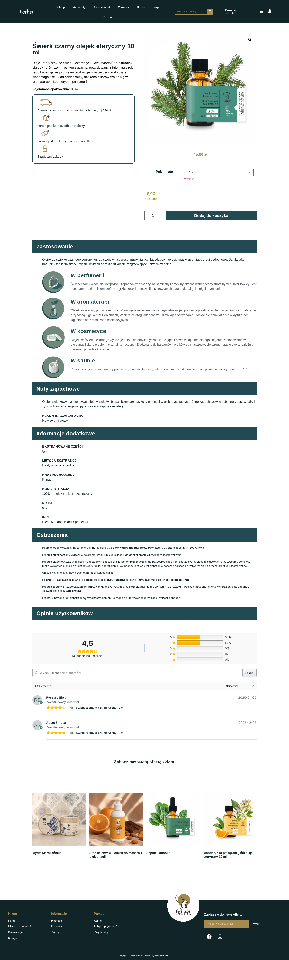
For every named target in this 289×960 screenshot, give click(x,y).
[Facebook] (209, 937)
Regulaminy (101, 932)
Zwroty (55, 932)
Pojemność (164, 171)
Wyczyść (189, 178)
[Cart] (261, 11)
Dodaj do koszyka (211, 215)
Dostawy (56, 926)
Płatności (56, 920)
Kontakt (108, 17)
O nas (141, 7)
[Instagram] (220, 937)
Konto (12, 920)
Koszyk (12, 938)
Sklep (61, 7)
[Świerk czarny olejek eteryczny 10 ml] (72, 707)
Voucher (123, 7)
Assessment (102, 7)
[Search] (210, 11)
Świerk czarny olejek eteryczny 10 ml (100, 707)
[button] (249, 39)
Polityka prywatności (106, 926)
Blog (156, 7)
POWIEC (166, 956)
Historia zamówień (19, 926)
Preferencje (15, 932)
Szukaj (249, 673)
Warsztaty (79, 7)
